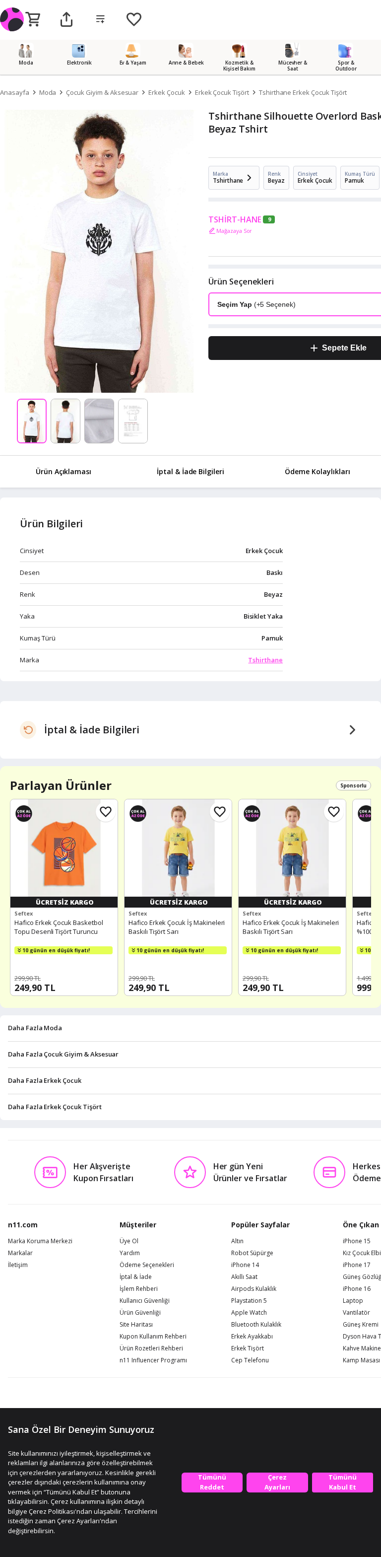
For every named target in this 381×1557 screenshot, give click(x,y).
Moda (48, 92)
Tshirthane (265, 659)
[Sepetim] (33, 19)
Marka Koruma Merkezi (40, 1241)
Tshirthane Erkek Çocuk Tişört (303, 92)
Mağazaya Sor (234, 230)
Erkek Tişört (247, 1348)
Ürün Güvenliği (140, 1313)
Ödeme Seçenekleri (147, 1265)
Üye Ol (129, 1241)
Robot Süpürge (252, 1253)
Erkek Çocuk (166, 92)
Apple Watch (249, 1313)
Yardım (130, 1253)
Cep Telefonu (250, 1360)
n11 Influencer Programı (153, 1360)
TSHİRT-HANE (234, 219)
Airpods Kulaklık (253, 1289)
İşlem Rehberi (139, 1289)
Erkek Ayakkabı (252, 1337)
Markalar (20, 1253)
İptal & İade (136, 1277)
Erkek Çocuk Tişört (222, 92)
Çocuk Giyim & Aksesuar (102, 92)
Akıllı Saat (244, 1277)
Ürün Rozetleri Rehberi (151, 1348)
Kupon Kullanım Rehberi (153, 1337)
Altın (237, 1241)
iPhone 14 (245, 1265)
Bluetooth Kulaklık (256, 1325)
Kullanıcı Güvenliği (145, 1301)
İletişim (18, 1265)
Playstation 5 (249, 1301)
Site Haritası (136, 1325)
